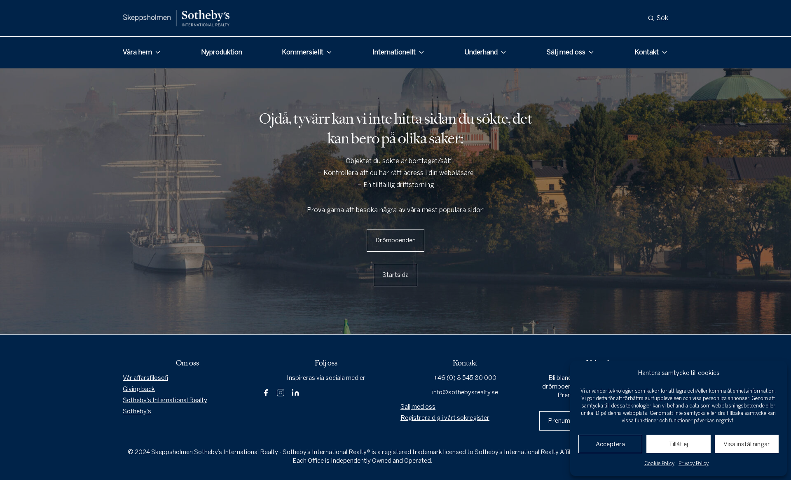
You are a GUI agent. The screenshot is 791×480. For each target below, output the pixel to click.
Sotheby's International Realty (165, 400)
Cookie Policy (659, 463)
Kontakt (646, 52)
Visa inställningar (746, 444)
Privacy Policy (694, 463)
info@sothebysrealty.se (465, 392)
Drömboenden (395, 240)
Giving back (139, 389)
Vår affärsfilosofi (145, 378)
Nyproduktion (221, 52)
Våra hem (137, 52)
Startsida (395, 275)
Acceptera (610, 444)
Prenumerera (566, 420)
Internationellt (394, 52)
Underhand (481, 52)
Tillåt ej (678, 444)
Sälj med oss (566, 52)
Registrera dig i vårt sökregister (444, 417)
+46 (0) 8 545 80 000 (465, 378)
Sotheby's (137, 411)
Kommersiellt (302, 52)
